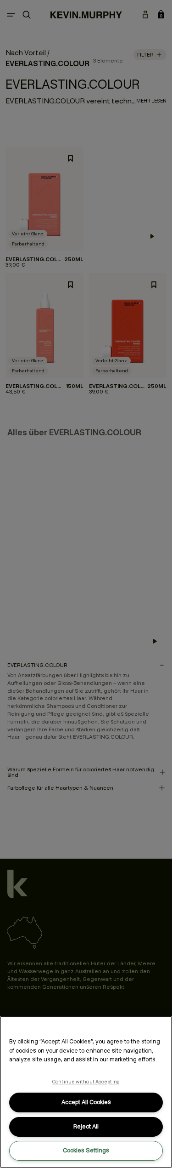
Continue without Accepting (86, 1081)
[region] (86, 1092)
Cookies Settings (86, 1150)
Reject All (86, 1126)
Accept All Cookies (86, 1102)
